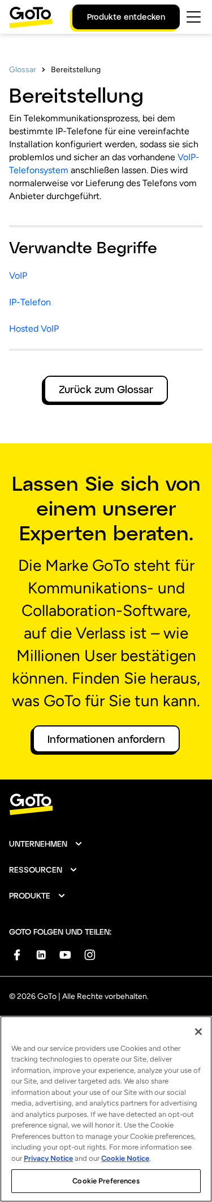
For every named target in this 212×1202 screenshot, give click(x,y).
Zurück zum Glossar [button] (106, 389)
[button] (46, 844)
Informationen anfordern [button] (106, 739)
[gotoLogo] (31, 17)
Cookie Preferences (105, 1181)
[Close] (198, 1031)
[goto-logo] (106, 804)
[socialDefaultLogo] (16, 954)
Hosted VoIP (34, 328)
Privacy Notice (48, 1158)
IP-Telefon (30, 302)
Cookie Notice (125, 1158)
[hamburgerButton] (193, 17)
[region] (106, 1109)
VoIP (18, 275)
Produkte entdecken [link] (126, 16)
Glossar (22, 69)
